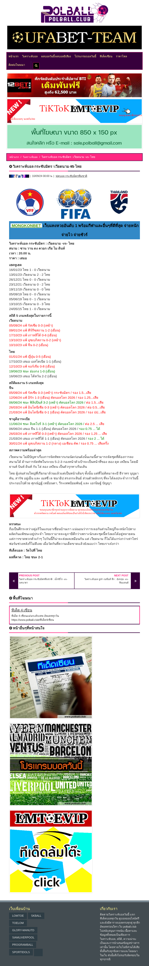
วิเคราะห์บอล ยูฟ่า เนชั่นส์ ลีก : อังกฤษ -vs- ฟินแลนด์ (106, 581)
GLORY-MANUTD (23, 930)
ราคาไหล (121, 56)
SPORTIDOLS (21, 952)
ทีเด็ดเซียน (106, 56)
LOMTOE (18, 915)
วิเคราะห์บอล (30, 56)
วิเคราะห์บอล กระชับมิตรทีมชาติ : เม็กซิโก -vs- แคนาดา (43, 581)
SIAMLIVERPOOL (23, 937)
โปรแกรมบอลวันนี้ (85, 56)
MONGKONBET (26, 225)
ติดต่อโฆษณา (17, 65)
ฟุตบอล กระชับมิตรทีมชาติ (71, 175)
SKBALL (36, 915)
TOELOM (18, 922)
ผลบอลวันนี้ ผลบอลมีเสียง (56, 56)
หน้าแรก (14, 56)
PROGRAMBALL (22, 944)
